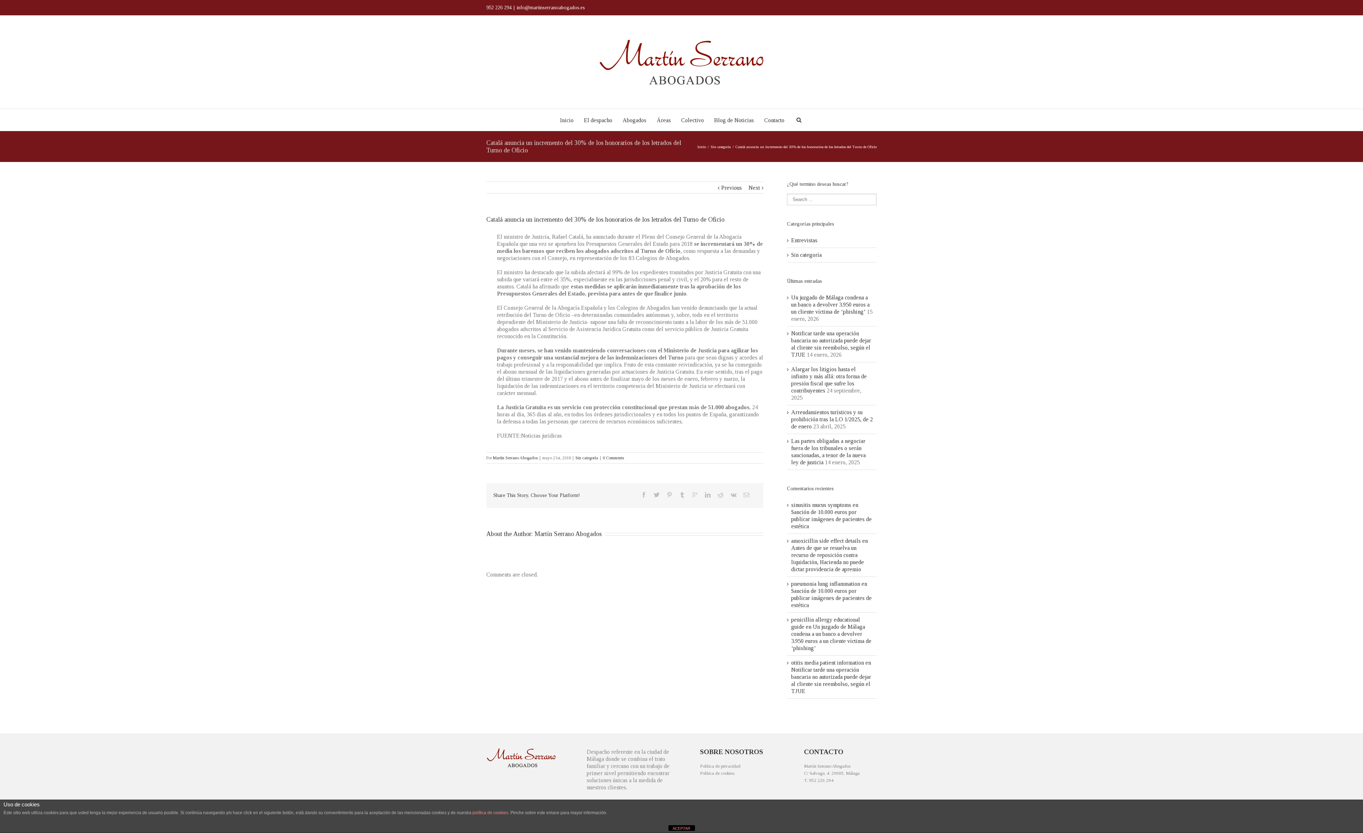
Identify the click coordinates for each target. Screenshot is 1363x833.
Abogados (634, 120)
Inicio (567, 120)
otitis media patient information (827, 663)
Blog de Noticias (734, 120)
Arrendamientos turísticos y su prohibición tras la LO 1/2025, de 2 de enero (832, 419)
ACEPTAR (681, 828)
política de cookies (490, 812)
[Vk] (733, 495)
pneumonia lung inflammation (825, 584)
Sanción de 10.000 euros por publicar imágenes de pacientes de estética (831, 519)
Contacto (774, 120)
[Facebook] (644, 495)
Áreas (664, 120)
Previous (731, 188)
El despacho (598, 120)
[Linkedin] (708, 495)
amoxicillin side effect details (826, 541)
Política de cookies (717, 773)
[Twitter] (656, 495)
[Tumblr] (682, 495)
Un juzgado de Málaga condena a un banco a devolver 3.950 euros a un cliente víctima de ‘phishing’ (830, 304)
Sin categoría (721, 147)
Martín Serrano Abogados (515, 457)
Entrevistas (804, 240)
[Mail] (746, 495)
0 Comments (613, 457)
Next (754, 188)
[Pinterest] (669, 495)
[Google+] (695, 495)
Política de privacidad (720, 766)
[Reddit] (720, 495)
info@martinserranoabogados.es (551, 7)
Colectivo (692, 120)
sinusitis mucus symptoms (821, 505)
